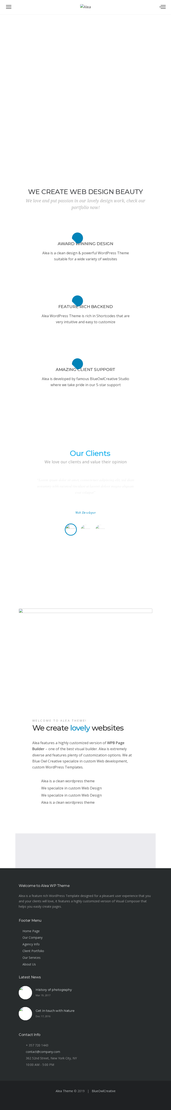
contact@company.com (43, 1052)
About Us (29, 964)
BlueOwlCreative (104, 1091)
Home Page (31, 931)
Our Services (31, 957)
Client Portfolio (33, 951)
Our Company (32, 937)
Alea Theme (64, 1091)
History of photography (54, 990)
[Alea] (85, 4)
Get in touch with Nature (55, 1011)
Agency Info (31, 944)
